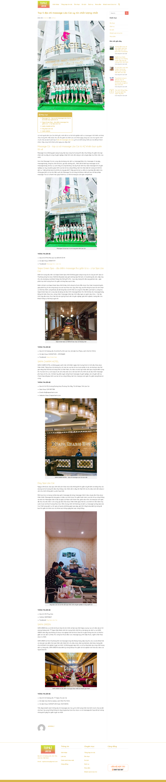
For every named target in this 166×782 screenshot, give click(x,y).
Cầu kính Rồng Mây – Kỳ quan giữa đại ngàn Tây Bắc (121, 91)
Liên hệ (63, 756)
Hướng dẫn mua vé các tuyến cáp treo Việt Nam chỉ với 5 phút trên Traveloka (121, 49)
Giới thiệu (56, 4)
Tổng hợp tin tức (66, 4)
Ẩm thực (77, 4)
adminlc (53, 18)
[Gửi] (126, 13)
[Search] (119, 4)
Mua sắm (98, 4)
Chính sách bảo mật (67, 760)
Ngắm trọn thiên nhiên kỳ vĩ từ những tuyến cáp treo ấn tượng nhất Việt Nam (121, 59)
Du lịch (84, 4)
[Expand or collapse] (70, 114)
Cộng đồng (64, 764)
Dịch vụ (90, 4)
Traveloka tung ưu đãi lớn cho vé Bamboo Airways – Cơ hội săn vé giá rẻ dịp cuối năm (121, 81)
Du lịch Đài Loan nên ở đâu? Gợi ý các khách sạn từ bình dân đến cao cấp (121, 70)
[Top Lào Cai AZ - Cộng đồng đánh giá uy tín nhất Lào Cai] (44, 4)
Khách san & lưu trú (109, 4)
